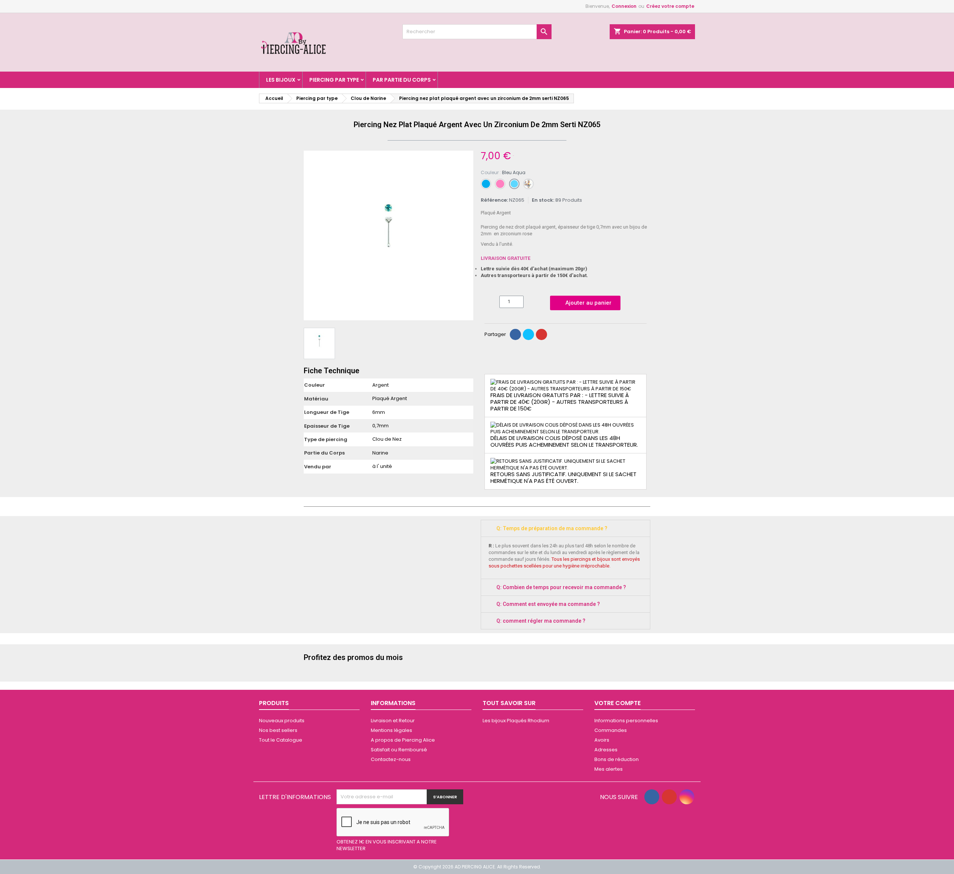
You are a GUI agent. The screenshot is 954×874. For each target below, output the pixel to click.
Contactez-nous (391, 759)
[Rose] (500, 184)
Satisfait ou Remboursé (399, 749)
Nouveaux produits (281, 720)
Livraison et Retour (393, 720)
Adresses (605, 749)
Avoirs (601, 739)
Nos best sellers (278, 730)
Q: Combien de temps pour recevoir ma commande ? (561, 587)
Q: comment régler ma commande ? (540, 621)
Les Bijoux (281, 80)
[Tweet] (528, 334)
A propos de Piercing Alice (403, 739)
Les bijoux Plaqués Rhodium (516, 720)
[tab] (565, 528)
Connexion (624, 6)
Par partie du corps (402, 80)
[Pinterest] (541, 334)
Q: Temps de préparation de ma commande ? (551, 528)
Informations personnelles (626, 720)
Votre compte (617, 703)
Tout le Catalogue (280, 739)
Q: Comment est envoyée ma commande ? (548, 604)
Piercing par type (334, 80)
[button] (310, 235)
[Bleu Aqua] (514, 184)
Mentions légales (391, 730)
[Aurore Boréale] (528, 184)
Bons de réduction (616, 759)
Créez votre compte (670, 6)
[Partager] (515, 334)
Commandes (610, 730)
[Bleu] (486, 184)
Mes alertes (608, 769)
